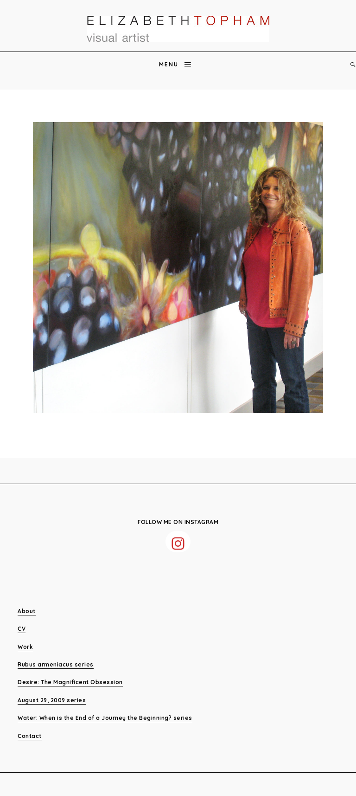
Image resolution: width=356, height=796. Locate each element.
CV (21, 628)
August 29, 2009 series (52, 700)
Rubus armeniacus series (56, 664)
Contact (30, 735)
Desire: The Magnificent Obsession (70, 682)
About (27, 611)
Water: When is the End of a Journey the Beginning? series (105, 717)
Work (25, 646)
